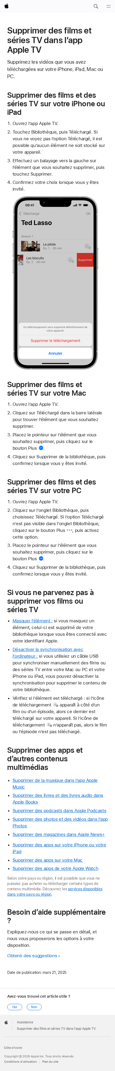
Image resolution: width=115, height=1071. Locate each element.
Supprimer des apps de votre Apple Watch (55, 868)
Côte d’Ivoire (13, 1048)
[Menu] (108, 6)
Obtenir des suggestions (32, 955)
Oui (14, 1007)
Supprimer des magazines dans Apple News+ (59, 834)
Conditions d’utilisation (20, 1062)
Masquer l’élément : (33, 620)
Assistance (25, 1022)
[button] (95, 6)
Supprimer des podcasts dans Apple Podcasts (59, 810)
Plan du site (50, 1062)
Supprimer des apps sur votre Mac (48, 860)
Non (34, 1007)
